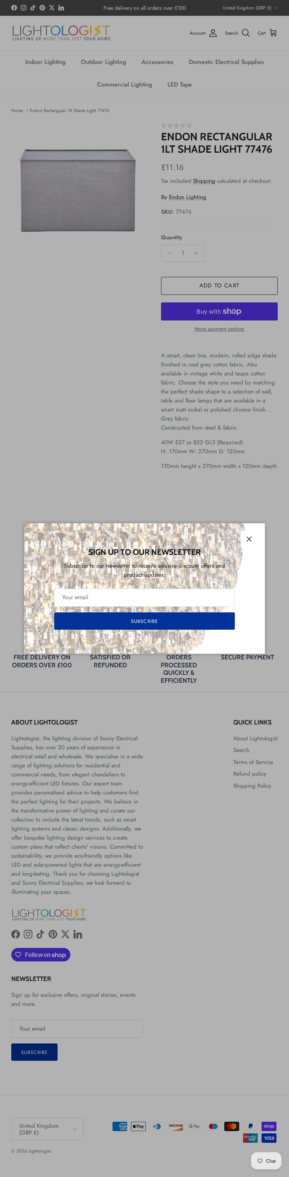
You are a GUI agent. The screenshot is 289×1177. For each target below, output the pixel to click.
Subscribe (144, 621)
